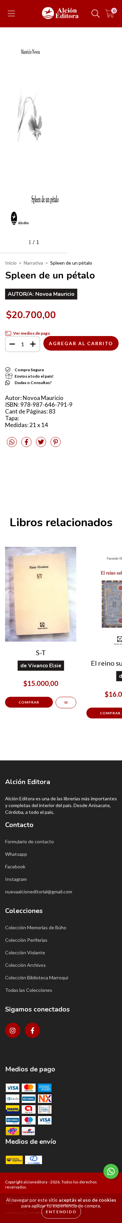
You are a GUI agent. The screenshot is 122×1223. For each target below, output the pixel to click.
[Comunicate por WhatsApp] (111, 1171)
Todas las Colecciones (28, 990)
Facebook (15, 866)
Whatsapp (16, 854)
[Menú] (11, 13)
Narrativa (33, 263)
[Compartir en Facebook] (27, 445)
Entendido (61, 1211)
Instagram (16, 879)
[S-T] (66, 702)
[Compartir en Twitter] (41, 445)
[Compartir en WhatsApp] (12, 442)
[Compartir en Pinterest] (55, 445)
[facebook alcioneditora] (32, 1030)
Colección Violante (25, 952)
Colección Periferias (26, 940)
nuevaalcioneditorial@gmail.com (38, 891)
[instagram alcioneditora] (12, 1030)
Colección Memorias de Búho (35, 927)
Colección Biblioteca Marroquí (36, 977)
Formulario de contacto (29, 841)
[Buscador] (95, 13)
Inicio (11, 263)
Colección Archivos (25, 965)
